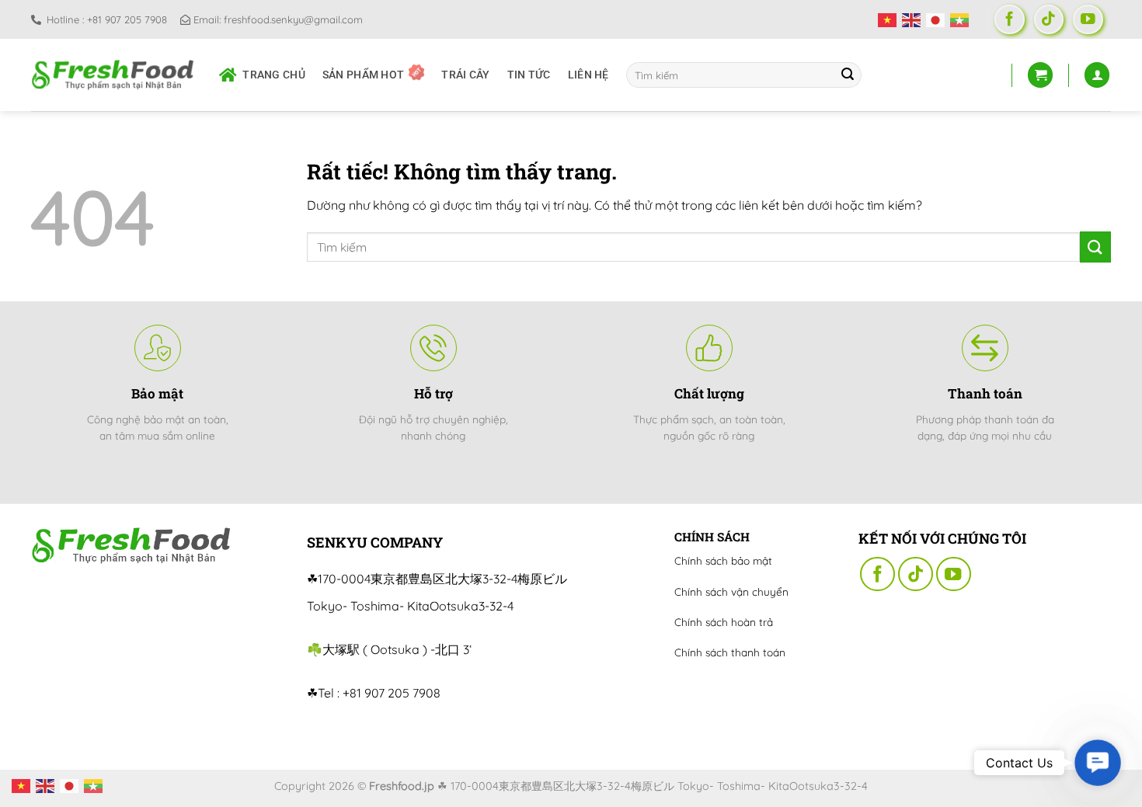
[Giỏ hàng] (1040, 75)
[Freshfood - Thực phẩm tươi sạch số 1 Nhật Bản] (113, 74)
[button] (1097, 762)
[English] (914, 19)
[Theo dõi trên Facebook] (1009, 20)
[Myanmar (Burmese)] (962, 19)
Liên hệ (588, 75)
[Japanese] (938, 19)
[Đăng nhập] (1097, 75)
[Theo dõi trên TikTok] (1049, 20)
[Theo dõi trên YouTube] (1088, 20)
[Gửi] (847, 75)
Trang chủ (273, 75)
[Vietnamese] (890, 19)
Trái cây (465, 75)
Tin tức (529, 75)
